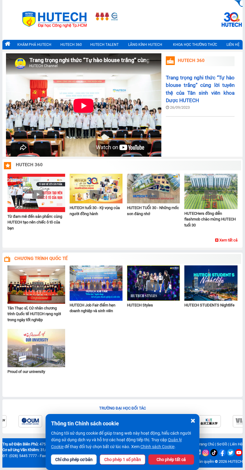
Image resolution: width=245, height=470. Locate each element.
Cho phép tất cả (171, 459)
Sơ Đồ (222, 444)
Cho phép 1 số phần (122, 459)
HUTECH (235, 461)
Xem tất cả (228, 240)
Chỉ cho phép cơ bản (74, 459)
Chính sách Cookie (157, 446)
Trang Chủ (205, 444)
